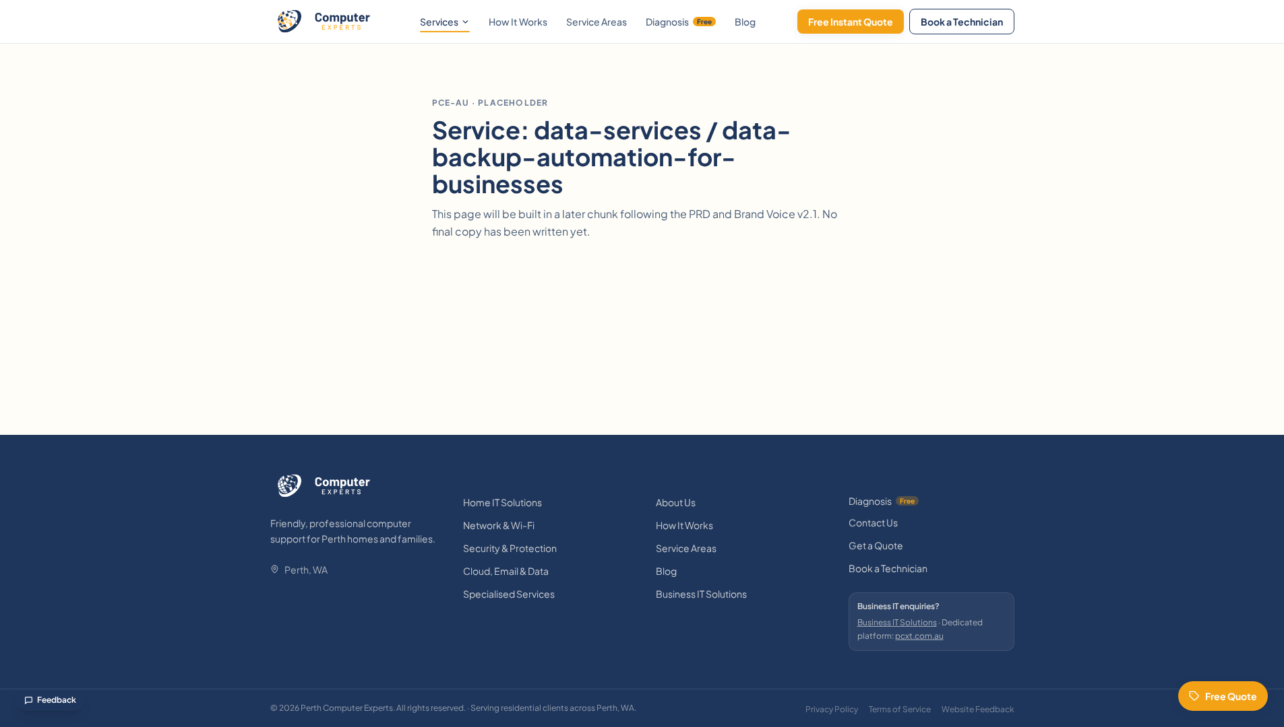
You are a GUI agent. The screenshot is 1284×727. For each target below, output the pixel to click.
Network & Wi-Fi (498, 525)
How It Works (518, 21)
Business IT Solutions (701, 594)
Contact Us (873, 522)
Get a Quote (876, 545)
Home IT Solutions (502, 502)
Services (439, 21)
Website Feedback (978, 709)
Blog (745, 21)
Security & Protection (510, 548)
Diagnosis (679, 21)
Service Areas (596, 21)
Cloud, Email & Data (506, 571)
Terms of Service (900, 709)
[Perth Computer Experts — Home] (324, 21)
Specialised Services (509, 594)
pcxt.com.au (919, 636)
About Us (676, 502)
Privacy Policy (831, 709)
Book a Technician (962, 21)
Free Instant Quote (850, 21)
